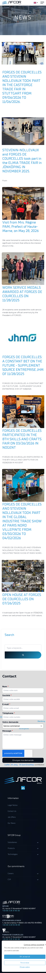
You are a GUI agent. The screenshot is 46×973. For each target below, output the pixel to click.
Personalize (24, 963)
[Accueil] (11, 2)
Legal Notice (12, 805)
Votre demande (10, 722)
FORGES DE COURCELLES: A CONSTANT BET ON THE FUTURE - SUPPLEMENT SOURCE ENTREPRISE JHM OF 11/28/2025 (23, 365)
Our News (11, 823)
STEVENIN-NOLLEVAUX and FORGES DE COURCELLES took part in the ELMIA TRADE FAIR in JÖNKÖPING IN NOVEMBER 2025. (22, 160)
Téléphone (8, 713)
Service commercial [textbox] (11, 726)
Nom (5, 686)
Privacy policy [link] (25, 967)
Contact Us (12, 811)
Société (7, 695)
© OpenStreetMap (26, 765)
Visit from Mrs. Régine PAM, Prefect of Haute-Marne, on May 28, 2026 (20, 226)
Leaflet (7, 765)
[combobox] (23, 726)
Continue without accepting (34, 945)
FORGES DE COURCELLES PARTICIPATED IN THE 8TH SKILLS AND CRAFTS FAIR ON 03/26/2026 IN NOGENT (22, 439)
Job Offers (12, 817)
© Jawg (14, 765)
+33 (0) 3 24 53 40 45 (11, 925)
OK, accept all (25, 957)
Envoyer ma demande (23, 760)
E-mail (6, 704)
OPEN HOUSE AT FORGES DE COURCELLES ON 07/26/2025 (21, 599)
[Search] (23, 655)
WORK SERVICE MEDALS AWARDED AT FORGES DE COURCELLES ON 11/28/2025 (22, 294)
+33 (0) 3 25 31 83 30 (11, 911)
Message (7, 731)
